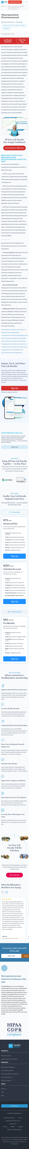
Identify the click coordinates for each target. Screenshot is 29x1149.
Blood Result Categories (8, 1067)
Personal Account (6, 1055)
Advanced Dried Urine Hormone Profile (14, 25)
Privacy (5, 1126)
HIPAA (13, 1126)
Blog (2, 1095)
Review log (14, 447)
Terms (20, 1118)
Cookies (20, 1126)
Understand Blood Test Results (10, 1074)
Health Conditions (6, 1080)
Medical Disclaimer (9, 1118)
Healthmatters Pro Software (9, 1059)
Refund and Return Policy (14, 1129)
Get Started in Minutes (14, 148)
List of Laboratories (6, 1077)
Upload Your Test (15, 2)
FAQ (2, 1092)
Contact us (14, 1106)
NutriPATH (6, 28)
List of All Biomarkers (7, 1070)
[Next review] (6, 892)
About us (3, 1089)
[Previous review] (2, 892)
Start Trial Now (22, 41)
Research (3, 6)
